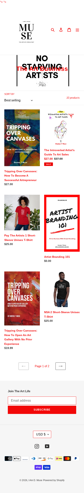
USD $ (41, 434)
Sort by (9, 94)
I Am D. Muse (35, 480)
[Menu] (77, 29)
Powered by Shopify (53, 480)
